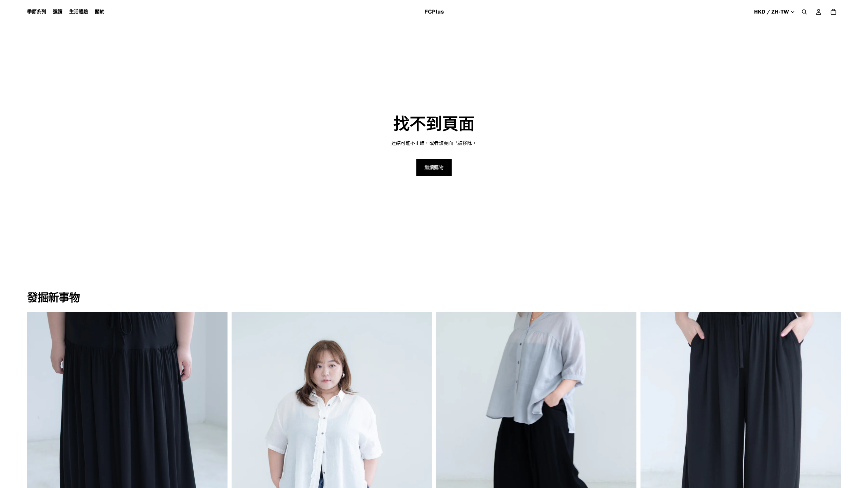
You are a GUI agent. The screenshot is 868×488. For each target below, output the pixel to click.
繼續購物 (434, 167)
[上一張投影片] (37, 437)
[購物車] (833, 11)
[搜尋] (804, 11)
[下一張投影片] (217, 437)
